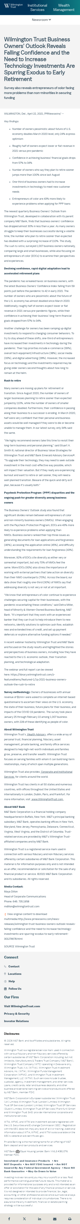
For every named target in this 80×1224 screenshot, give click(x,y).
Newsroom (40, 19)
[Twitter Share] (24, 1219)
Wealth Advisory (36, 734)
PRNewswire (52, 113)
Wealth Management (64, 8)
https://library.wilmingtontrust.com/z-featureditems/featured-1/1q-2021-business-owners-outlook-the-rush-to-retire (35, 679)
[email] (55, 1219)
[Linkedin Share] (40, 1219)
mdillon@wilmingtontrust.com (21, 906)
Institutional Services (37, 8)
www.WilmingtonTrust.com (47, 799)
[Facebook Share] (9, 1219)
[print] (70, 1219)
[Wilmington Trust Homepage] (13, 7)
